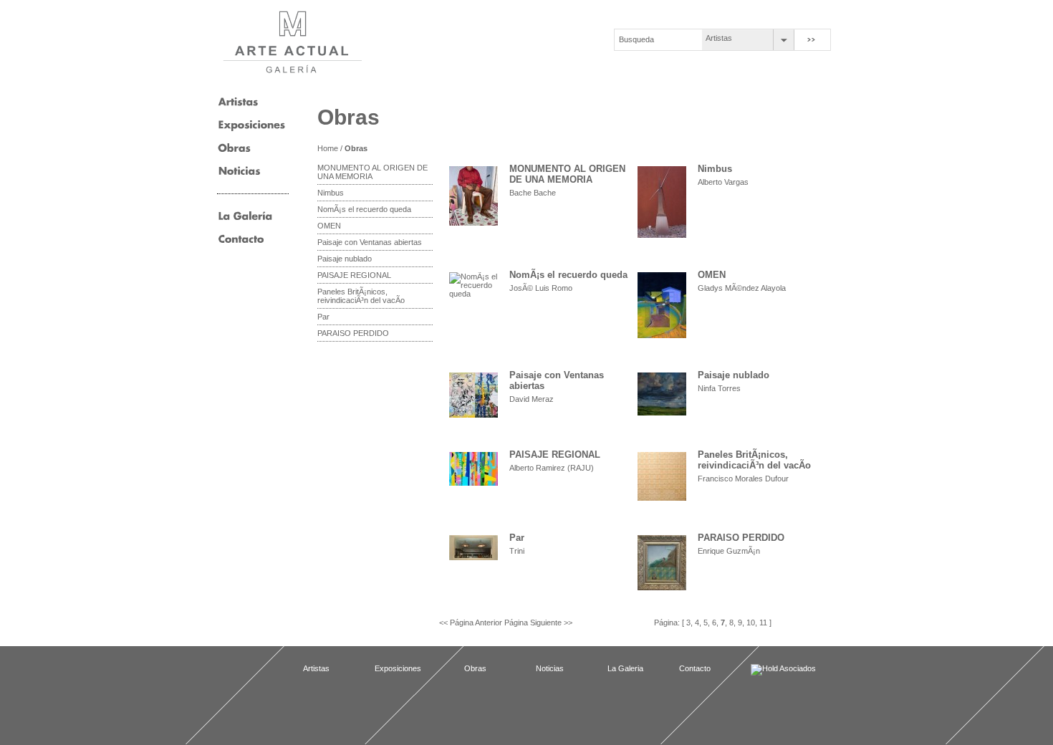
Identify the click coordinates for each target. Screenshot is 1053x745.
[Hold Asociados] (786, 670)
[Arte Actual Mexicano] (292, 42)
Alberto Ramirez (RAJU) (551, 467)
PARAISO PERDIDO (353, 333)
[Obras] (234, 152)
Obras (356, 148)
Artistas (719, 38)
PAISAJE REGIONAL (354, 275)
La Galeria (625, 668)
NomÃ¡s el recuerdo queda (364, 209)
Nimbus (330, 192)
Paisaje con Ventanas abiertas (369, 242)
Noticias (550, 668)
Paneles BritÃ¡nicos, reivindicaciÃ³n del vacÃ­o (361, 295)
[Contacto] (241, 243)
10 (750, 622)
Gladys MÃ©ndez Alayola (742, 288)
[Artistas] (238, 106)
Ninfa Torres (719, 388)
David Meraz (531, 399)
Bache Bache (532, 192)
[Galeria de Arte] (245, 220)
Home (327, 148)
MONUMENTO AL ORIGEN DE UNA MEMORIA (372, 172)
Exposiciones (398, 668)
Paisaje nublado (344, 258)
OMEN (329, 225)
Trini (516, 551)
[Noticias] (239, 175)
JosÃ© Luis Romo (540, 288)
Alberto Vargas (723, 182)
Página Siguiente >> (538, 622)
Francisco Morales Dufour (743, 478)
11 (763, 622)
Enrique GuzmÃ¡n (729, 551)
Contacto (695, 668)
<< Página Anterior (471, 622)
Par (323, 316)
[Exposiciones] (252, 129)
